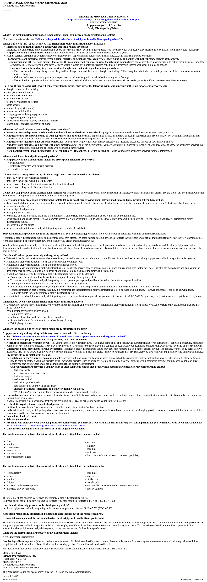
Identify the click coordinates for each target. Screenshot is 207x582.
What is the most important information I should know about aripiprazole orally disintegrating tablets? (69, 336)
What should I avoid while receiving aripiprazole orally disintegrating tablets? (45, 425)
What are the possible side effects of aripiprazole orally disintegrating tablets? (78, 39)
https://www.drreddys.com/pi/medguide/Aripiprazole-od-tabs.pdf (103, 19)
